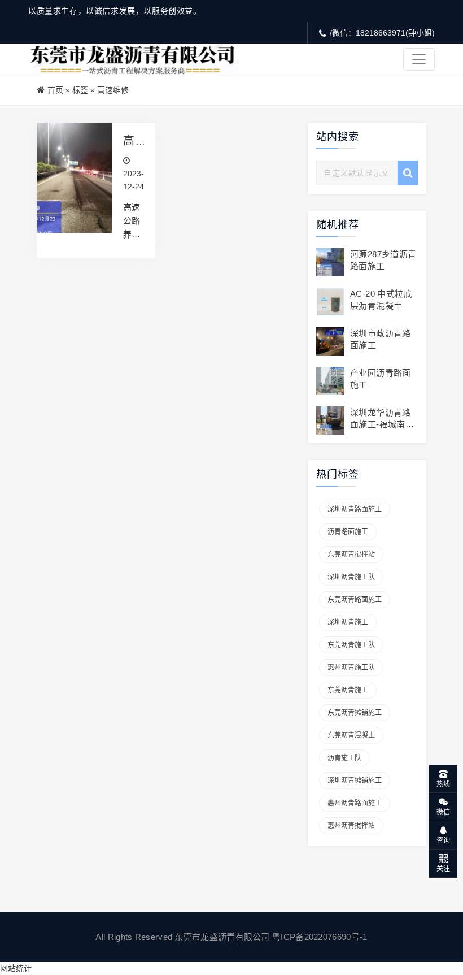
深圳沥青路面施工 (354, 509)
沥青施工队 (344, 758)
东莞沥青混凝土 (351, 735)
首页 (55, 89)
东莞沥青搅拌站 (351, 554)
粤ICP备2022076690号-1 (319, 937)
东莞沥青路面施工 (354, 600)
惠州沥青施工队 (351, 667)
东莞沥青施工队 (351, 645)
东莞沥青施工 (347, 690)
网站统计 (16, 968)
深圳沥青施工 (347, 622)
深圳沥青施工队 (351, 577)
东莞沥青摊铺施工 (354, 713)
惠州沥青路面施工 (354, 803)
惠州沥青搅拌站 (351, 826)
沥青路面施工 (347, 532)
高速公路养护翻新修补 (129, 141)
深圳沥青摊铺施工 (354, 781)
